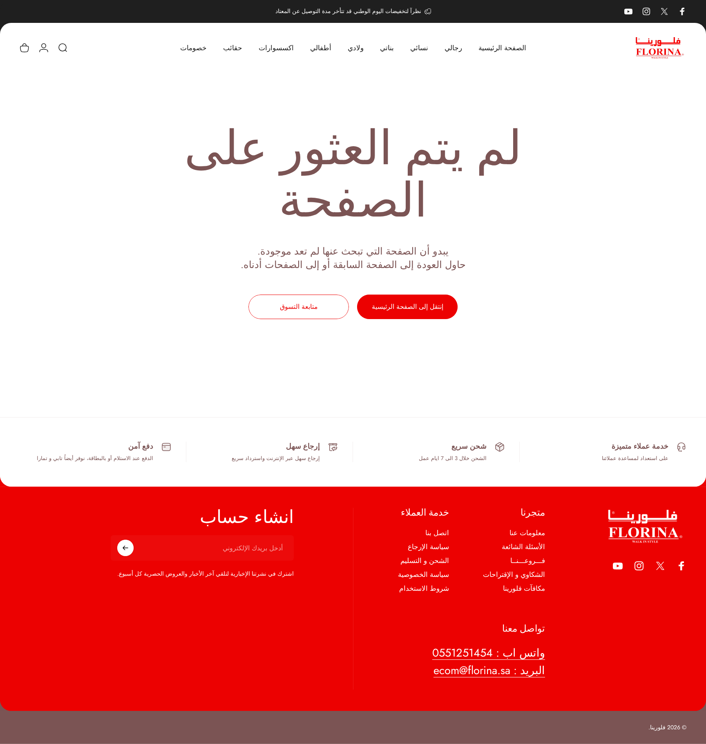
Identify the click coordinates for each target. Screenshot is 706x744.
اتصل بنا (437, 533)
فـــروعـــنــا (527, 560)
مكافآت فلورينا (524, 588)
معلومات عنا (527, 533)
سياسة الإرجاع (428, 546)
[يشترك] (125, 548)
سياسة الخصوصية (423, 574)
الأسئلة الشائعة (523, 546)
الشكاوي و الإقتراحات (514, 574)
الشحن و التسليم (424, 560)
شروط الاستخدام (424, 588)
